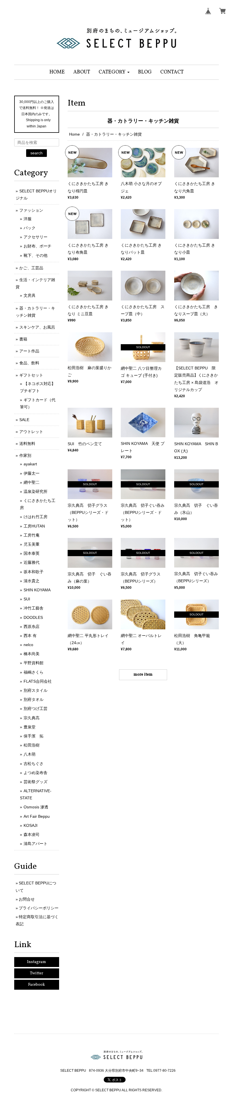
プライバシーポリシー (39, 908)
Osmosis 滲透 (36, 807)
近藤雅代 (31, 562)
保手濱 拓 (33, 736)
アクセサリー (35, 237)
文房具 (30, 295)
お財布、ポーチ (37, 246)
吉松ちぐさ (33, 763)
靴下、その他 (35, 255)
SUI (27, 599)
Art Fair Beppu (37, 816)
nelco (28, 644)
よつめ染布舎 (35, 772)
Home (74, 134)
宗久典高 (31, 718)
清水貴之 (31, 581)
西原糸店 (31, 626)
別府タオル (33, 699)
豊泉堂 (30, 727)
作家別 (25, 455)
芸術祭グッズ (35, 781)
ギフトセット (31, 375)
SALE (24, 419)
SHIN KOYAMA (37, 590)
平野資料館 (33, 663)
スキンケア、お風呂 (37, 327)
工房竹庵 (31, 535)
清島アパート (35, 843)
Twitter (36, 973)
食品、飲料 (29, 363)
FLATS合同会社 (38, 681)
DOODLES (33, 617)
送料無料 (27, 443)
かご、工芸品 (31, 268)
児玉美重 (31, 544)
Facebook (36, 984)
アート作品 (29, 351)
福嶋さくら (33, 672)
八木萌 (30, 754)
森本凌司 (31, 834)
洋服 (28, 218)
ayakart (30, 464)
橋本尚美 (31, 653)
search (36, 153)
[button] (114, 72)
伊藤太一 (31, 473)
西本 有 (30, 635)
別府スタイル (35, 690)
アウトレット (31, 431)
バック (30, 228)
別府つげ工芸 (35, 708)
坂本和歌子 (33, 571)
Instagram (36, 962)
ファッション (31, 210)
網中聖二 (31, 482)
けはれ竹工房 (35, 516)
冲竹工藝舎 (33, 608)
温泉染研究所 (35, 491)
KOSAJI (31, 825)
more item (143, 674)
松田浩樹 (31, 745)
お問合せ (27, 899)
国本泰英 (31, 553)
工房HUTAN (34, 526)
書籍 (23, 339)
